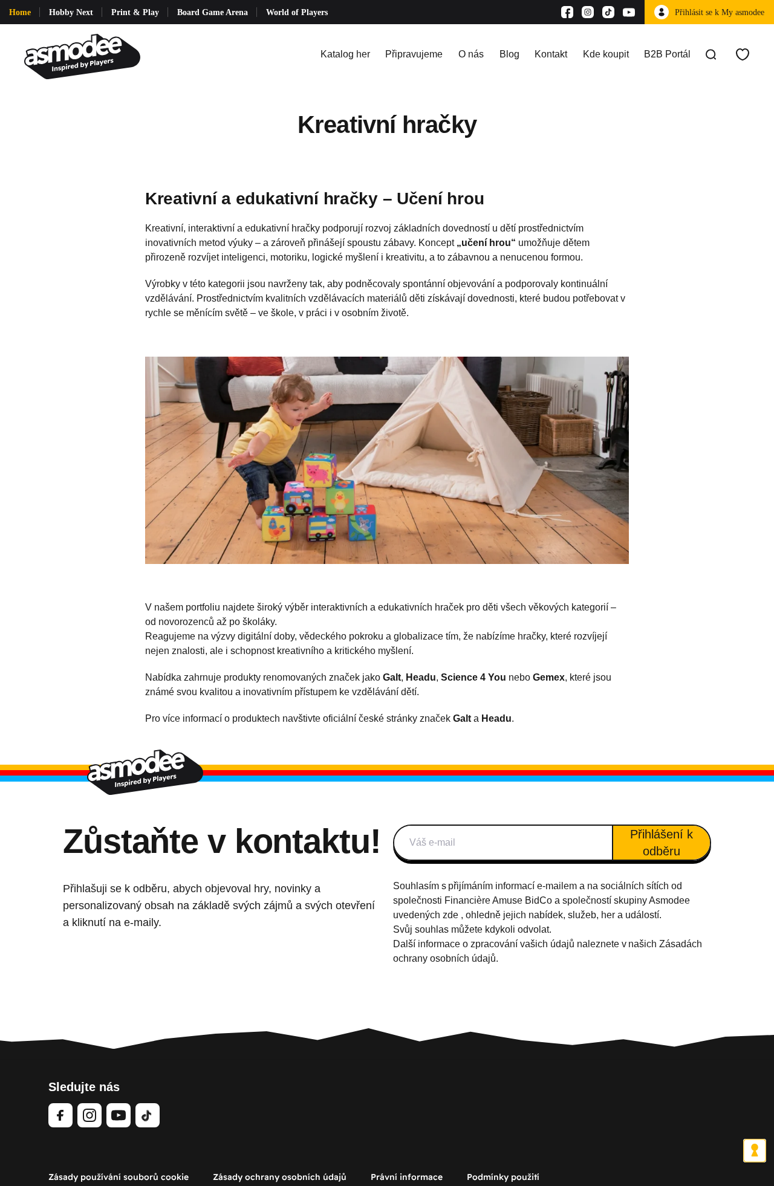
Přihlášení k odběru (661, 843)
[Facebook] (567, 12)
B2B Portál (667, 54)
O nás (471, 54)
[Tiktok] (608, 12)
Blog (509, 54)
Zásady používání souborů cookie (118, 1176)
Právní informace (407, 1176)
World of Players (297, 12)
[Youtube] (629, 12)
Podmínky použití (503, 1176)
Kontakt (551, 54)
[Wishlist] (742, 54)
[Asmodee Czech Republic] (82, 54)
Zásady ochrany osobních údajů (279, 1176)
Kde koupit (606, 54)
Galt (463, 718)
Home (20, 12)
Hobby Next (71, 12)
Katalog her (345, 54)
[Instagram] (587, 12)
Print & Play (135, 12)
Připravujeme (414, 54)
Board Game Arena (212, 12)
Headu (496, 718)
